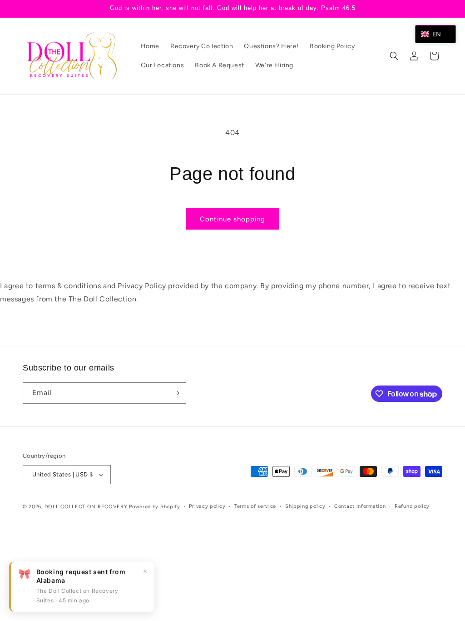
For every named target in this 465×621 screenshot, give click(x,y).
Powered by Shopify (154, 507)
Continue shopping (232, 219)
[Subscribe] (176, 393)
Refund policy (412, 506)
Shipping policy (305, 506)
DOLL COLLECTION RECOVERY (86, 507)
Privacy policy (207, 506)
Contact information (360, 506)
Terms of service (255, 506)
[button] (394, 56)
